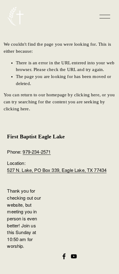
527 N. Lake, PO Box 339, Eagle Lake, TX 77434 (56, 170)
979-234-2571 (37, 151)
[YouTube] (74, 256)
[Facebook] (64, 256)
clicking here (86, 94)
